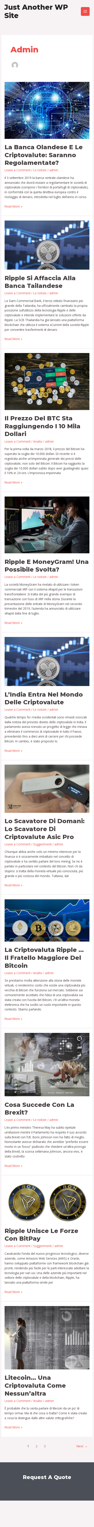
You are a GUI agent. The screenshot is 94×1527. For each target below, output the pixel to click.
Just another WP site (36, 11)
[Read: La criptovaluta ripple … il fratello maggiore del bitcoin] (47, 920)
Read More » (13, 206)
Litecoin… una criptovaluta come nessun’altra (35, 1385)
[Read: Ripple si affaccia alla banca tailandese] (47, 245)
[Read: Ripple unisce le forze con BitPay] (47, 1201)
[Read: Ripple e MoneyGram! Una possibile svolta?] (47, 524)
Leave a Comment (17, 170)
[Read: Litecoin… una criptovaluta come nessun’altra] (47, 1337)
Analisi (37, 441)
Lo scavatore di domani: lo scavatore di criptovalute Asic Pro (45, 828)
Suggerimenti (42, 844)
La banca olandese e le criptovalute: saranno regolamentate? (44, 155)
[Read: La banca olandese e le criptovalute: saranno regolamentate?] (47, 110)
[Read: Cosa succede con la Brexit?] (47, 1064)
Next (82, 1446)
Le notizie (40, 170)
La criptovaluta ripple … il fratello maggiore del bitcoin (44, 957)
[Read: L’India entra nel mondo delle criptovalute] (47, 661)
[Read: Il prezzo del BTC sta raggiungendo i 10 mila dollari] (47, 381)
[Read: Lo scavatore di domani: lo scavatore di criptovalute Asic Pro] (47, 788)
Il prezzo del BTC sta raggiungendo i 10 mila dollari (42, 426)
